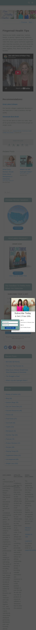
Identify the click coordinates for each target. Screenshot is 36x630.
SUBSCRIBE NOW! (10, 327)
